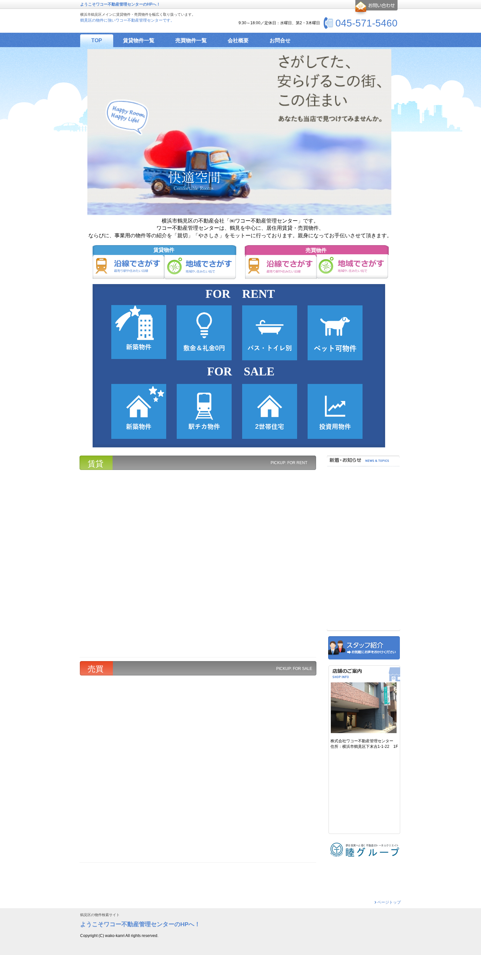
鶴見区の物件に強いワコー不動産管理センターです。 (127, 20)
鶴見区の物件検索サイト (100, 915)
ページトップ (389, 902)
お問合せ (375, 8)
